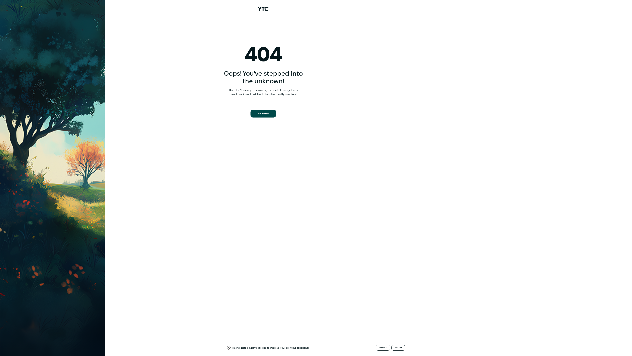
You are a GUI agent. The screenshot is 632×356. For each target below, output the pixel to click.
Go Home (263, 113)
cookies (261, 347)
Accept (398, 348)
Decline (383, 348)
